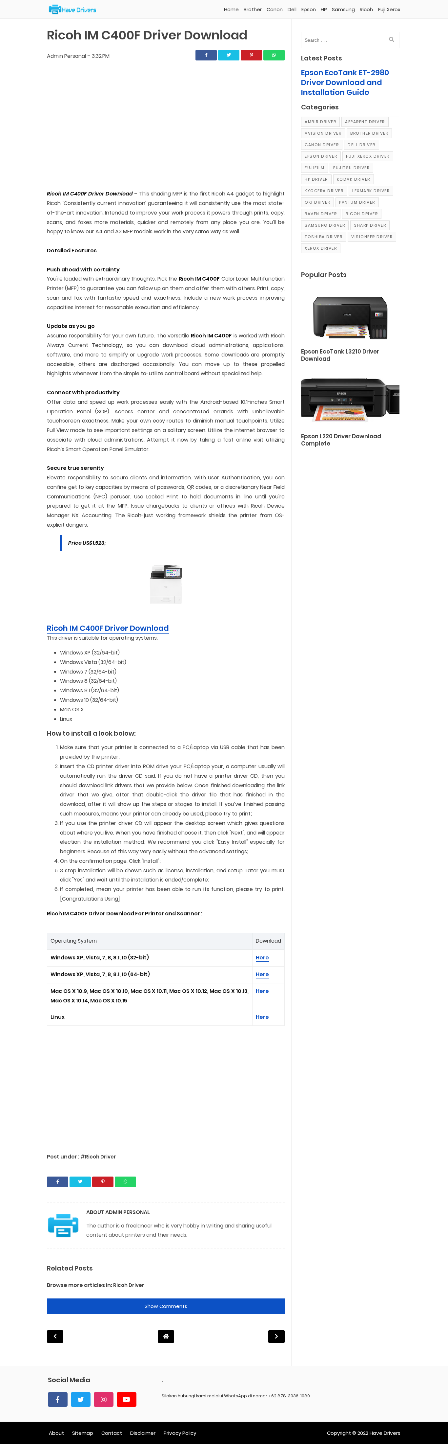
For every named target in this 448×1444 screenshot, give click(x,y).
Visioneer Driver (372, 237)
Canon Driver (322, 145)
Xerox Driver (321, 248)
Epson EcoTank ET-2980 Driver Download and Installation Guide (345, 82)
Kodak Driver (353, 179)
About (56, 1433)
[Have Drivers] (75, 9)
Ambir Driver (320, 122)
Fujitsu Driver (351, 168)
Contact (111, 1433)
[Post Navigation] (166, 1336)
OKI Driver (317, 202)
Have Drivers (385, 1433)
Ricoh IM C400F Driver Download (108, 628)
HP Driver (316, 179)
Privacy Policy (180, 1433)
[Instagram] (103, 1399)
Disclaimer (142, 1433)
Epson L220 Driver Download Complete (341, 440)
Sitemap (82, 1433)
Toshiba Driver (323, 237)
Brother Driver (369, 133)
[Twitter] (81, 1399)
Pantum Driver (357, 202)
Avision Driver (323, 133)
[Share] (206, 55)
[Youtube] (126, 1399)
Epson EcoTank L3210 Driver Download (340, 355)
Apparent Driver (365, 122)
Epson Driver (321, 156)
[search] (391, 40)
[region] (166, 130)
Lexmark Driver (371, 191)
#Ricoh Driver (98, 1156)
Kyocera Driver (324, 191)
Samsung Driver (325, 225)
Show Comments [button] (166, 1306)
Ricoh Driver (128, 1285)
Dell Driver (362, 145)
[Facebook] (58, 1399)
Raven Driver (321, 214)
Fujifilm (314, 168)
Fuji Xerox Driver (368, 156)
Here (262, 957)
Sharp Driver (370, 225)
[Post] (350, 317)
